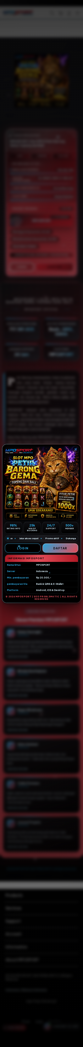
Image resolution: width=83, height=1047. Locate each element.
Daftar (60, 548)
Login (23, 548)
